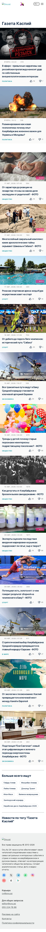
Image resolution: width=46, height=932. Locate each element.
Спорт (5, 299)
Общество (7, 199)
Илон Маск (8, 794)
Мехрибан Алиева (29, 783)
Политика (7, 81)
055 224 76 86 (9, 907)
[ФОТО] (23, 166)
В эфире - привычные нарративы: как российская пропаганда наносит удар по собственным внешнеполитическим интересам (22, 71)
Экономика (8, 399)
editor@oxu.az (9, 903)
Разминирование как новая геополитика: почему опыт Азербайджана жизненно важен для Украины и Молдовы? (21, 129)
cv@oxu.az (7, 893)
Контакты (7, 918)
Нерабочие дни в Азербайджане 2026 (20, 806)
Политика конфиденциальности (18, 923)
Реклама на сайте (11, 914)
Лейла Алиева (10, 788)
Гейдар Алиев (9, 783)
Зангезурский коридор (13, 800)
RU (36, 4)
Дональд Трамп (28, 788)
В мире (5, 654)
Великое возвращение (28, 794)
